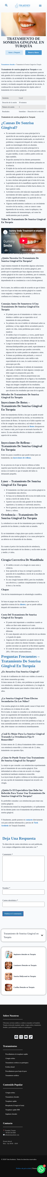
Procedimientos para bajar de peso (16, 1071)
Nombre (6, 888)
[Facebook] (16, 1037)
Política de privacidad (23, 1168)
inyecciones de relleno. (22, 458)
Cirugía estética (10, 1058)
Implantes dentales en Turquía (25, 954)
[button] (40, 6)
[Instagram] (21, 1037)
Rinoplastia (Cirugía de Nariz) (14, 1105)
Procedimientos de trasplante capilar (16, 1054)
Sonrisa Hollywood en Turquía (25, 976)
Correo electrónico (10, 900)
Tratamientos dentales (8, 64)
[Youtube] (26, 1037)
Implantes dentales (11, 1114)
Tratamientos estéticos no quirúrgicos (16, 1063)
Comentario (7, 854)
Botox (32, 426)
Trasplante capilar (11, 1101)
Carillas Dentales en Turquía (24, 987)
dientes (23, 604)
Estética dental (9, 1067)
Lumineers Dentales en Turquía (25, 965)
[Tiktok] (31, 1037)
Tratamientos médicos (12, 1075)
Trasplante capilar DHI (12, 1110)
